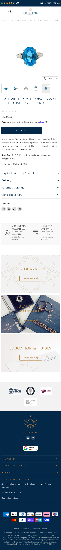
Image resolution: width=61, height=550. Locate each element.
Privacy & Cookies (40, 529)
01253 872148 (53, 3)
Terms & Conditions (22, 529)
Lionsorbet (52, 532)
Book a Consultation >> (11, 498)
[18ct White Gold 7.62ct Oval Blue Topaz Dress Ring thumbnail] (6, 88)
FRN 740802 (48, 544)
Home (4, 20)
